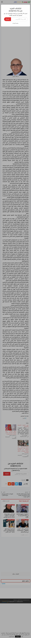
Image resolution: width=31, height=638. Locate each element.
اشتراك (7, 19)
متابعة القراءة (15, 23)
